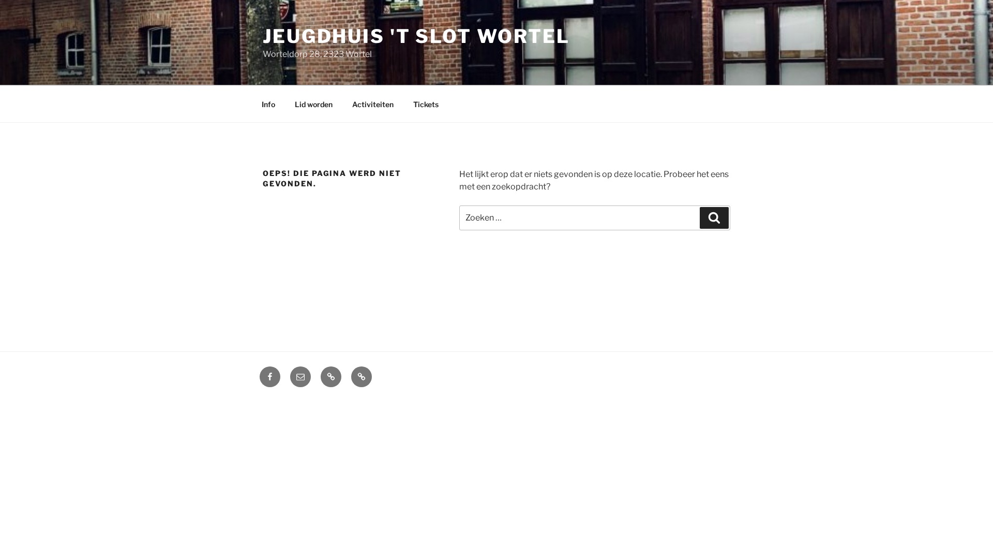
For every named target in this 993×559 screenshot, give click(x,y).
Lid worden (314, 104)
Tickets (426, 104)
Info (268, 104)
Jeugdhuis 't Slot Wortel (416, 36)
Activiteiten (373, 104)
